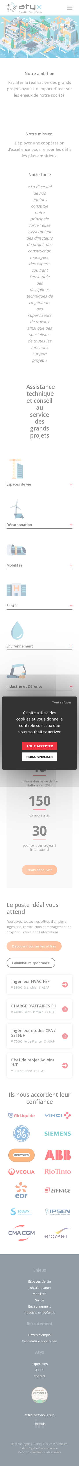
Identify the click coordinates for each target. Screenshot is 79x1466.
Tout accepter (39, 746)
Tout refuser (61, 702)
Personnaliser (39, 756)
